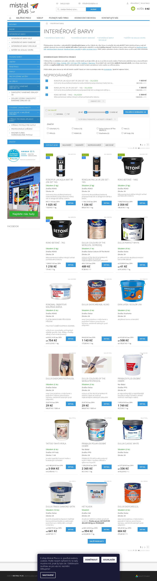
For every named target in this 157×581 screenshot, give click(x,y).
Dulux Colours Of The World (107, 129)
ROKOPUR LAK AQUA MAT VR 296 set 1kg (76, 81)
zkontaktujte (108, 69)
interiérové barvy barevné (55, 49)
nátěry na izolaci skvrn (89, 49)
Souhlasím (109, 559)
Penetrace (14, 66)
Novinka (59, 114)
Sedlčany (84, 63)
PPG (79, 63)
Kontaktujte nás (110, 18)
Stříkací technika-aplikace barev (21, 120)
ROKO (77, 133)
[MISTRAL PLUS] (24, 8)
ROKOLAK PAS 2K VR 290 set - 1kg (73, 88)
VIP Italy (129, 133)
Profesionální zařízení (22, 129)
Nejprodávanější (94, 145)
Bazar (11, 29)
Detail (71, 203)
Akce (50, 114)
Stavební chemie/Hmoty (20, 107)
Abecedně (109, 145)
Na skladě (52, 110)
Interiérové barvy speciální (24, 46)
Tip (68, 114)
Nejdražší (79, 145)
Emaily (12, 71)
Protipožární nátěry (18, 76)
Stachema (92, 63)
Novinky (13, 24)
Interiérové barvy (17, 34)
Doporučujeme (52, 145)
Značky (12, 142)
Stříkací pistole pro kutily (23, 125)
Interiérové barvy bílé (21, 38)
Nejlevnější (66, 145)
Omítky (12, 62)
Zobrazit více (95, 101)
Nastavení (47, 575)
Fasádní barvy (15, 57)
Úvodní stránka (10, 18)
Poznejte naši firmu (59, 18)
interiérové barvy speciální (72, 49)
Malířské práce (23, 18)
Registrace (145, 3)
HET (68, 63)
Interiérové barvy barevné (23, 42)
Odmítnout (91, 559)
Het (126, 128)
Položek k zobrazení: (135, 112)
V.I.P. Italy (74, 63)
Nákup (40, 18)
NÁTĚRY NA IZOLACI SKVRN (22, 50)
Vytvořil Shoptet (144, 576)
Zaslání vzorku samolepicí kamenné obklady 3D (23, 99)
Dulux (58, 63)
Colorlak (63, 63)
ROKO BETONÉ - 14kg (68, 95)
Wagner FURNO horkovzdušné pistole (22, 134)
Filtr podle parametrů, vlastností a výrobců (95, 119)
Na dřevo (13, 81)
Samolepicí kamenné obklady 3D (18, 87)
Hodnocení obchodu (85, 18)
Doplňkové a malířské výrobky (19, 113)
